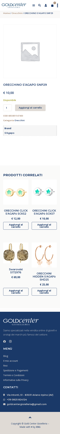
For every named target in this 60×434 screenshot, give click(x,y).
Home (6, 13)
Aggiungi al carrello (30, 107)
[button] (34, 5)
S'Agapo (9, 133)
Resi (5, 365)
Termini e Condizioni (13, 375)
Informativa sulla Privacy (15, 380)
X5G (38, 427)
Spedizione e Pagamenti (15, 370)
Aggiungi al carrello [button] (16, 225)
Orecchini (17, 13)
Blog (5, 356)
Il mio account (10, 360)
